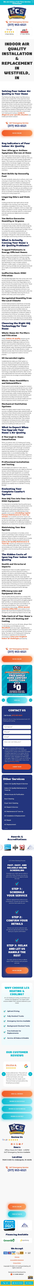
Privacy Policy (14, 761)
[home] (17, 13)
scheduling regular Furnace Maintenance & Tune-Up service (16, 515)
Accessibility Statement (17, 1260)
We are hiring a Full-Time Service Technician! (17, 2)
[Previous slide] (4, 1074)
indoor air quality (13, 338)
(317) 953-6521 (16, 715)
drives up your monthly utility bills (16, 608)
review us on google (17, 1101)
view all (17, 700)
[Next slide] (30, 1074)
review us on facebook (17, 1109)
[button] (28, 1283)
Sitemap (17, 1257)
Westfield (6, 628)
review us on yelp (17, 1116)
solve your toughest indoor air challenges (14, 637)
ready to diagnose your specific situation (15, 114)
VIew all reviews (17, 1094)
